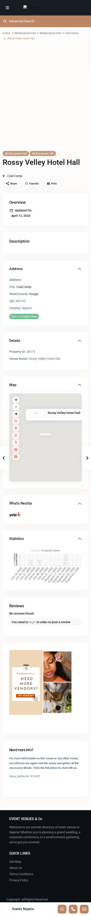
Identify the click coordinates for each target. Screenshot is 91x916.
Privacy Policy (18, 880)
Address (16, 269)
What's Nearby (20, 503)
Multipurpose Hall (25, 33)
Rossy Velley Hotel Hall (64, 413)
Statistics (16, 539)
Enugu (33, 294)
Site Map (15, 861)
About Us (15, 868)
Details (14, 341)
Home (6, 33)
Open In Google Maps (24, 316)
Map (12, 385)
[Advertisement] (45, 99)
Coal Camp (71, 33)
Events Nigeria (23, 909)
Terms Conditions (21, 874)
